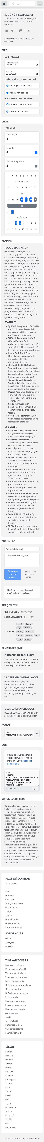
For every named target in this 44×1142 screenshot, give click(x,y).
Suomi (8, 1091)
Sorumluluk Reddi (13, 927)
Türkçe (8, 1111)
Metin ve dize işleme (14, 965)
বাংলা (6, 1123)
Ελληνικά (9, 1115)
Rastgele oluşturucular (15, 1001)
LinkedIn (9, 946)
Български (10, 1127)
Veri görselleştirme (14, 1028)
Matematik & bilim (13, 1025)
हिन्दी (7, 1099)
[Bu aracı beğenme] (12, 30)
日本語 (8, 1119)
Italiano (8, 1063)
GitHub (8, 938)
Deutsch (9, 1059)
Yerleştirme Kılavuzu (14, 903)
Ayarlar (8, 915)
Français (9, 1055)
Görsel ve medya (13, 989)
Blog (7, 891)
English (8, 1051)
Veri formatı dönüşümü (16, 973)
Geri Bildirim (11, 907)
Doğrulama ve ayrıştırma (16, 993)
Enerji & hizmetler (13, 1032)
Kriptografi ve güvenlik (15, 969)
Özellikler (9, 899)
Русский (9, 1071)
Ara (7, 887)
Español (9, 1075)
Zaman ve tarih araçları (16, 977)
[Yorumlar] (20, 30)
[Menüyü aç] (40, 3)
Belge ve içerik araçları (15, 1009)
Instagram (10, 942)
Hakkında (9, 895)
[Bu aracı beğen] (6, 30)
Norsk (8, 1067)
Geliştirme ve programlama (18, 985)
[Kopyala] (37, 733)
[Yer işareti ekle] (28, 30)
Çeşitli (8, 1017)
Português (10, 1079)
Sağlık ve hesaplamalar (16, 1005)
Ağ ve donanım (12, 1013)
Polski (8, 1095)
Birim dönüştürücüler (15, 981)
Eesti (7, 1087)
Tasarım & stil (11, 1021)
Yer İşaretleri (11, 883)
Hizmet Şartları (12, 919)
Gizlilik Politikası (12, 923)
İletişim (8, 911)
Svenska (9, 1083)
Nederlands (10, 1107)
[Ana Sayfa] (4, 3)
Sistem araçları (12, 997)
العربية (8, 1103)
